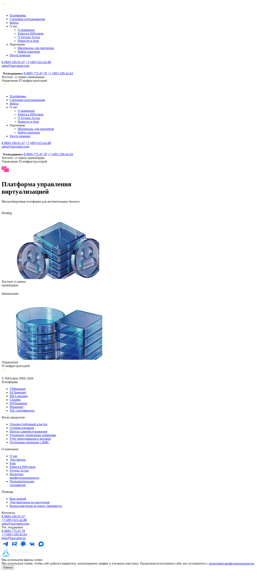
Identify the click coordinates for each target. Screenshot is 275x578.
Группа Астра (19, 470)
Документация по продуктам (30, 502)
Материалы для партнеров (36, 48)
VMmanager (18, 388)
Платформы (18, 15)
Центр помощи (20, 55)
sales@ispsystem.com (15, 65)
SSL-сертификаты (22, 410)
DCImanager (18, 392)
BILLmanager (19, 396)
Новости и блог (28, 40)
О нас (14, 456)
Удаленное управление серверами (33, 435)
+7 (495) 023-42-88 (38, 62)
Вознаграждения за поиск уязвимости (36, 506)
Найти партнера (29, 51)
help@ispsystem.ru (14, 538)
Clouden (15, 399)
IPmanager (16, 407)
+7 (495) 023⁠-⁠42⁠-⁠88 (14, 520)
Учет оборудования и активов (30, 438)
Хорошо (8, 567)
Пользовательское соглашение (22, 483)
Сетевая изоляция (22, 428)
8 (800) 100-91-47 (13, 62)
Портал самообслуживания (28, 431)
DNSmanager (18, 403)
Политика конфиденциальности (24, 475)
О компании (26, 30)
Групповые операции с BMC (29, 442)
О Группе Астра (29, 37)
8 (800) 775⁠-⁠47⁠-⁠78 (13, 531)
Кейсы (14, 22)
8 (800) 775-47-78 (35, 73)
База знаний (18, 498)
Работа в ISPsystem (30, 33)
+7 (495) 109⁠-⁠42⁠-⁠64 (14, 534)
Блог (13, 463)
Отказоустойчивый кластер (28, 424)
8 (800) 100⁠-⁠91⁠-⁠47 (13, 516)
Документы (18, 459)
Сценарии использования (27, 19)
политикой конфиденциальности (231, 563)
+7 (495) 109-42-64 (60, 73)
